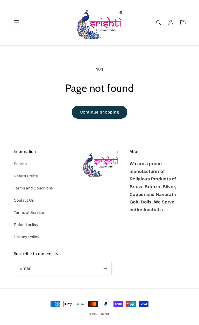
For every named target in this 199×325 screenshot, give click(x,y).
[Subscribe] (105, 268)
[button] (16, 23)
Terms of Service (29, 212)
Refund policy (26, 225)
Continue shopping (99, 112)
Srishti (105, 314)
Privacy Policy (26, 237)
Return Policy (26, 176)
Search (20, 164)
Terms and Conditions (33, 188)
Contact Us (24, 200)
